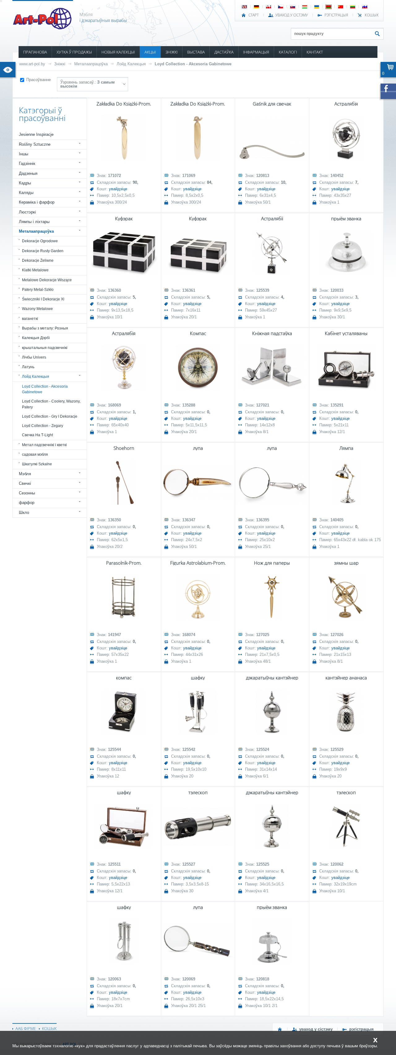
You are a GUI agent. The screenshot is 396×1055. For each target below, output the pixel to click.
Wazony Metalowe (37, 309)
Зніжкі (59, 64)
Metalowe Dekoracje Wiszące (47, 280)
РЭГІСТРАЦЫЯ (336, 15)
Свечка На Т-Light (37, 435)
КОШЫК (372, 15)
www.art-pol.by (32, 64)
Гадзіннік (27, 163)
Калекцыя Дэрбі (36, 338)
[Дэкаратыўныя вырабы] (42, 27)
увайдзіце (118, 189)
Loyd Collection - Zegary (42, 426)
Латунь (28, 367)
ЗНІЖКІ (172, 52)
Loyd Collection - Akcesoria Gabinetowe (193, 64)
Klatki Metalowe (35, 270)
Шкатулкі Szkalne (37, 464)
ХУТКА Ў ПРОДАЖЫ (74, 52)
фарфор (26, 502)
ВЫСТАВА (196, 52)
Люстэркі (27, 212)
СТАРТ (253, 15)
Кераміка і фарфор (36, 202)
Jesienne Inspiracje (36, 134)
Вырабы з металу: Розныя (45, 328)
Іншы (23, 154)
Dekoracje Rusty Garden (42, 251)
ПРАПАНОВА (35, 52)
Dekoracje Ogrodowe (40, 241)
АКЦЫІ (150, 52)
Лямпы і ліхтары (34, 221)
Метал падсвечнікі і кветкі (44, 445)
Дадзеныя (28, 173)
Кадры (25, 183)
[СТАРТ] (280, 1029)
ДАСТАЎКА (224, 52)
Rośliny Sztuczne (34, 144)
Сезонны (27, 493)
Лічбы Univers (34, 357)
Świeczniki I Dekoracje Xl (43, 299)
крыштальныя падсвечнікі (44, 348)
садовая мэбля (35, 454)
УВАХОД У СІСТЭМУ (291, 15)
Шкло (24, 512)
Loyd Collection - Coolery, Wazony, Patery (51, 404)
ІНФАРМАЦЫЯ (256, 52)
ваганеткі (30, 318)
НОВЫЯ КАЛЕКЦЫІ (118, 52)
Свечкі (25, 483)
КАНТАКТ (315, 52)
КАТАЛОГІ (288, 52)
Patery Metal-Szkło (38, 289)
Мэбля (25, 474)
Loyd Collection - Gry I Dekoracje (49, 416)
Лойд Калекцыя (131, 64)
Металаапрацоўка (91, 64)
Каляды (26, 192)
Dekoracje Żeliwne (38, 260)
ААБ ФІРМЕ (25, 1028)
